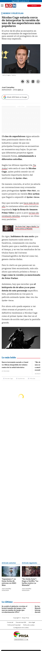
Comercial (10, 622)
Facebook (22, 81)
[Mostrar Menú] (2, 5)
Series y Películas (13, 13)
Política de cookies (28, 625)
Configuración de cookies (21, 627)
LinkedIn (33, 81)
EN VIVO (34, 6)
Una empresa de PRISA (21, 634)
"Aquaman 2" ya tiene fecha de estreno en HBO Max (9, 582)
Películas (32, 378)
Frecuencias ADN (21, 622)
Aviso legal (32, 622)
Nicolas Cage (9, 378)
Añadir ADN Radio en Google (17, 97)
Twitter (28, 81)
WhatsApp (38, 81)
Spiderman (21, 378)
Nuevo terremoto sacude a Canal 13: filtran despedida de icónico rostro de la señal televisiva (15, 364)
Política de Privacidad (14, 625)
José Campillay (8, 87)
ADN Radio (10, 6)
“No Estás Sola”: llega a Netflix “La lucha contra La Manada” (27, 227)
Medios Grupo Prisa (21, 639)
